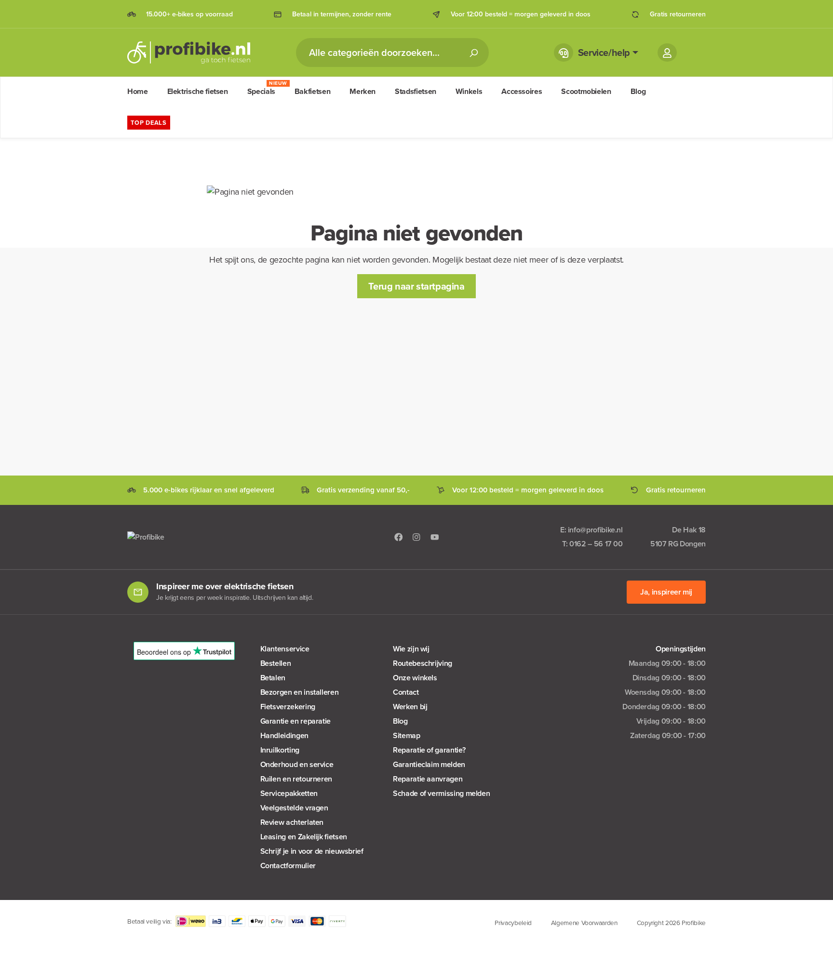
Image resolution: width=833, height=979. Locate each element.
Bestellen (275, 663)
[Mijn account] (667, 52)
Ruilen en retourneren (296, 778)
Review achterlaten (292, 822)
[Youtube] (434, 536)
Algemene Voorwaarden (584, 922)
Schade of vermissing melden (441, 793)
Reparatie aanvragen (427, 778)
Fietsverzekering (287, 706)
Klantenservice (284, 648)
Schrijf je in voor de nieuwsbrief (311, 851)
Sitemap (406, 735)
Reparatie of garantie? (429, 749)
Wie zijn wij (411, 648)
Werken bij (410, 706)
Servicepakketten (289, 793)
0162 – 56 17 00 (596, 543)
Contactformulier (288, 865)
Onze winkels (415, 677)
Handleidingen (284, 735)
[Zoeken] (473, 52)
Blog (400, 721)
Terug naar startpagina (416, 286)
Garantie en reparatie (295, 721)
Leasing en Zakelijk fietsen (303, 836)
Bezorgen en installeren (299, 692)
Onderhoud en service (297, 764)
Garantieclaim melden (429, 764)
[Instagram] (416, 536)
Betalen (272, 677)
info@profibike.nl (595, 529)
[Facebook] (398, 536)
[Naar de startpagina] (188, 52)
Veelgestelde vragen (294, 807)
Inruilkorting (279, 749)
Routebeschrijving (422, 663)
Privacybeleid (513, 922)
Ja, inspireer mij (666, 591)
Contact (405, 692)
